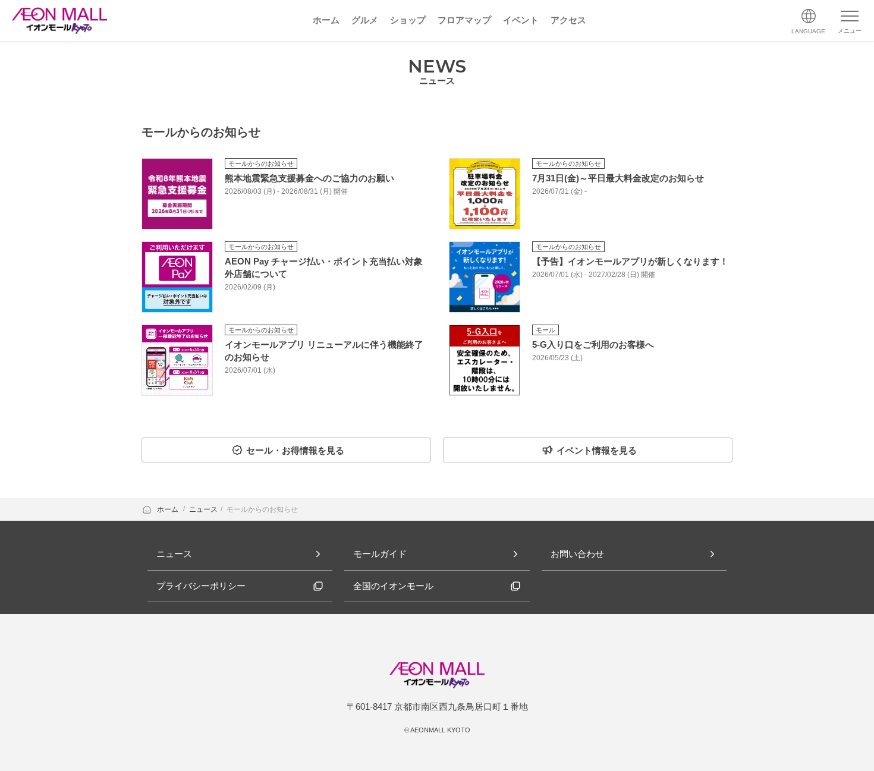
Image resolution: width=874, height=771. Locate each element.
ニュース (203, 509)
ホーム (168, 509)
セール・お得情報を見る (295, 450)
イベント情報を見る (597, 450)
